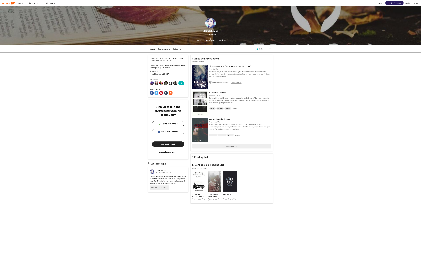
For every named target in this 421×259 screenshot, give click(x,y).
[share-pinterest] (161, 93)
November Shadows (217, 92)
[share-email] (171, 93)
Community (33, 3)
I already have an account (168, 152)
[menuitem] (260, 49)
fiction (212, 108)
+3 (181, 83)
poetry (230, 135)
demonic (213, 135)
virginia (228, 108)
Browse (21, 3)
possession (222, 135)
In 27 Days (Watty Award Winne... (214, 195)
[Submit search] (47, 3)
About (152, 49)
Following (177, 49)
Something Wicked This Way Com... (198, 195)
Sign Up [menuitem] (415, 3)
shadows (220, 108)
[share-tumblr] (166, 93)
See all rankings (236, 82)
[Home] (8, 3)
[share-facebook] (152, 93)
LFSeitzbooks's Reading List (208, 164)
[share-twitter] (156, 93)
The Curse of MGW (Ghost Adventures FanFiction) (230, 66)
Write (380, 3)
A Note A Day (227, 194)
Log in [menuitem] (407, 3)
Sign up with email (168, 144)
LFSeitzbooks (161, 170)
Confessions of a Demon (219, 119)
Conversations (164, 49)
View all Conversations (159, 187)
